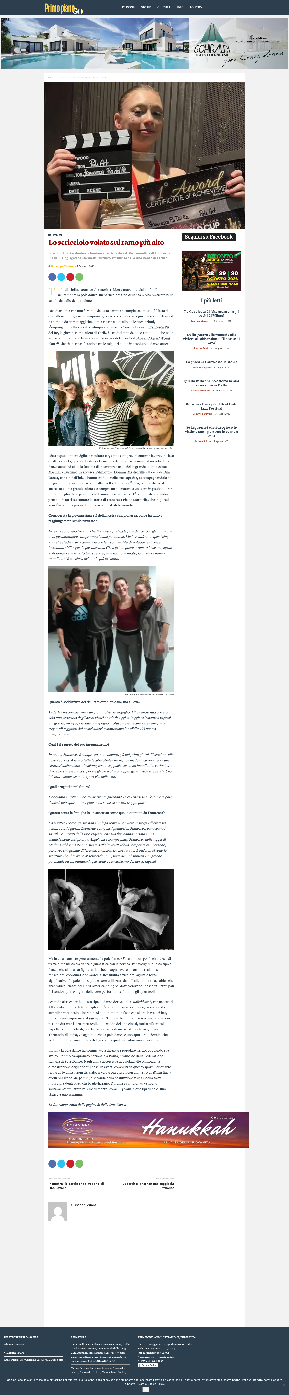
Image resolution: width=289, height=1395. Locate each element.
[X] (61, 277)
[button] (239, 7)
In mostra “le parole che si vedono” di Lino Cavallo (76, 1186)
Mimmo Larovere (202, 413)
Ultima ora (63, 77)
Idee (180, 7)
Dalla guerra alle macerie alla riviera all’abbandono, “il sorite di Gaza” (211, 339)
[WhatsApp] (79, 277)
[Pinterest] (70, 277)
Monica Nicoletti (201, 321)
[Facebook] (52, 277)
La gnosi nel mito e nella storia (211, 362)
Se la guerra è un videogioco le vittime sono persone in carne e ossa (211, 432)
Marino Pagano (202, 367)
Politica (196, 7)
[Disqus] (111, 1275)
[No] (284, 1385)
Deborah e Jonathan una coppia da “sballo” (148, 1186)
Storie (146, 7)
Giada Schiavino (200, 390)
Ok (145, 1389)
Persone (128, 7)
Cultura (163, 7)
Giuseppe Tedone (62, 266)
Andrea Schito (202, 348)
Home (51, 77)
